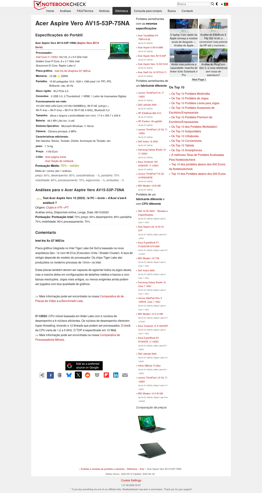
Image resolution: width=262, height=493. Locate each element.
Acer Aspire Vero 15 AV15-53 (153, 64)
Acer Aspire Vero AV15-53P (152, 55)
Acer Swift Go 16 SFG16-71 (152, 72)
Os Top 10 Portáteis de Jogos (190, 98)
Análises (65, 11)
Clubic (50, 207)
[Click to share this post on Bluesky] (69, 375)
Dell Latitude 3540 (147, 104)
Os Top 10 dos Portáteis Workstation (194, 126)
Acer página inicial (55, 157)
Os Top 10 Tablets (182, 145)
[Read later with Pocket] (97, 375)
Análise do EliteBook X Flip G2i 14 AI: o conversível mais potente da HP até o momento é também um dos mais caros (213, 40)
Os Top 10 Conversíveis (186, 141)
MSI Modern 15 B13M (149, 185)
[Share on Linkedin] (115, 375)
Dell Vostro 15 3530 (148, 141)
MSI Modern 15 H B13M (150, 393)
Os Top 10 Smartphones (186, 150)
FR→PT (63, 207)
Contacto (187, 11)
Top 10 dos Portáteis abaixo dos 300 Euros (198, 174)
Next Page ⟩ (199, 79)
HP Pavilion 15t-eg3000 (150, 121)
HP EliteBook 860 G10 (149, 113)
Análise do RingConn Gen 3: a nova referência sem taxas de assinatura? (213, 69)
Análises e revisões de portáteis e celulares (102, 469)
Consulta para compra (148, 11)
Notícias (104, 11)
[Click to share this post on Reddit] (87, 375)
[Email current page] (125, 375)
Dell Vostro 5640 (146, 270)
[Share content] (42, 375)
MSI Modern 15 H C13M (150, 314)
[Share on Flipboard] (106, 375)
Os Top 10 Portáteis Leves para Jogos (195, 103)
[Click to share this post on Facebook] (50, 375)
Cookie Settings (131, 480)
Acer (142, 469)
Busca (172, 11)
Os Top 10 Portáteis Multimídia (190, 94)
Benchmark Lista (72, 301)
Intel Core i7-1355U (47, 57)
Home (50, 11)
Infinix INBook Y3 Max (149, 365)
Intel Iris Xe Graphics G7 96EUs (73, 71)
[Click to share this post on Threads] (59, 375)
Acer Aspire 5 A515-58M (150, 47)
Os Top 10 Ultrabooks (185, 136)
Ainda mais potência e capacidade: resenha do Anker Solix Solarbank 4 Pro (183, 69)
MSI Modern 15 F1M (148, 258)
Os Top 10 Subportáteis (186, 131)
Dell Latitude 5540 (147, 353)
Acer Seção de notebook (59, 161)
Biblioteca (121, 11)
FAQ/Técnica (85, 11)
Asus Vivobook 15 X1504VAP (153, 325)
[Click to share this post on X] (78, 375)
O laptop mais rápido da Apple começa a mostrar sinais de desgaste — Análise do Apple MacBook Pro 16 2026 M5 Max (184, 40)
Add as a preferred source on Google (87, 365)
